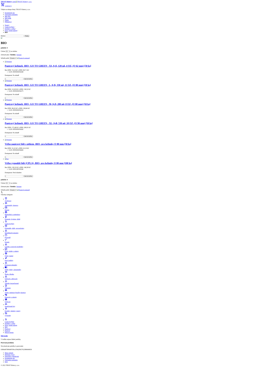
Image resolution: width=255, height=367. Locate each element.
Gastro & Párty (9, 27)
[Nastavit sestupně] (23, 58)
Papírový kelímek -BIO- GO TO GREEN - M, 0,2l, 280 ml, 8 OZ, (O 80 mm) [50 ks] (47, 104)
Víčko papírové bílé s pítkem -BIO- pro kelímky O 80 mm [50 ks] (38, 144)
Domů (7, 25)
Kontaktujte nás (10, 13)
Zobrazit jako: (5, 55)
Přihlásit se (8, 22)
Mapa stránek (9, 353)
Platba (7, 20)
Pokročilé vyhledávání (12, 356)
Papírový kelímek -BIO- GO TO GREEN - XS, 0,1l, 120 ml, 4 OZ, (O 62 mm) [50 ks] (48, 66)
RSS (6, 362)
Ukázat (3, 51)
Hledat (3, 36)
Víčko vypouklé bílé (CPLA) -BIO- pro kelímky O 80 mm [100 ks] (38, 163)
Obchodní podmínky (11, 14)
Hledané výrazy (10, 355)
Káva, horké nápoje (11, 30)
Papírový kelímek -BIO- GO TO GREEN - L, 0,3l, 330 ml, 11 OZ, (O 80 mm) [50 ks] (48, 85)
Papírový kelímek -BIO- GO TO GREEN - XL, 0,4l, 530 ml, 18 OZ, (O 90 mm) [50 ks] (49, 123)
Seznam (18, 55)
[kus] (7, 159)
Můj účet (7, 16)
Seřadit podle (5, 58)
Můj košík (8, 18)
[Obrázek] (8, 61)
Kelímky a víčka (10, 29)
